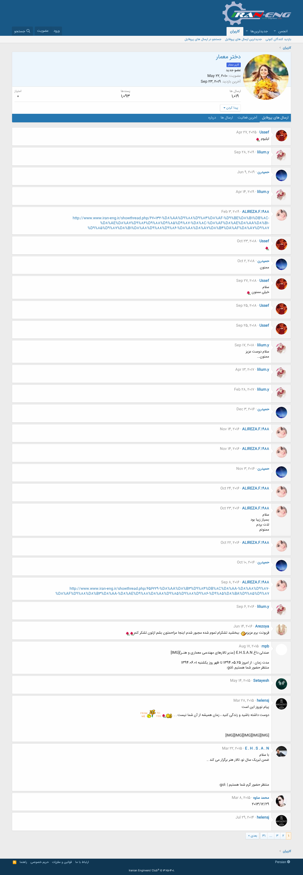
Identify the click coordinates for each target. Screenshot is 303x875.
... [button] (270, 835)
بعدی (254, 835)
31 (263, 835)
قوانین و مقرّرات (62, 862)
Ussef (264, 132)
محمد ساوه (261, 798)
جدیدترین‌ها (259, 31)
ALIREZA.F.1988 (255, 212)
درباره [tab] (212, 118)
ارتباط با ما (82, 862)
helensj (263, 701)
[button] (274, 31)
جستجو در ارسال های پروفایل (203, 39)
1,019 (235, 96)
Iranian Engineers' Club (151, 871)
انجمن (283, 31)
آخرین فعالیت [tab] (247, 118)
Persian (281, 862)
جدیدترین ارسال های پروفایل (243, 39)
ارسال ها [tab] (227, 118)
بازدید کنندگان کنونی (278, 39)
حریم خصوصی (40, 862)
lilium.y (263, 152)
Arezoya (262, 626)
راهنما (23, 862)
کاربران (235, 31)
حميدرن (263, 172)
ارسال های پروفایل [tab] (275, 118)
